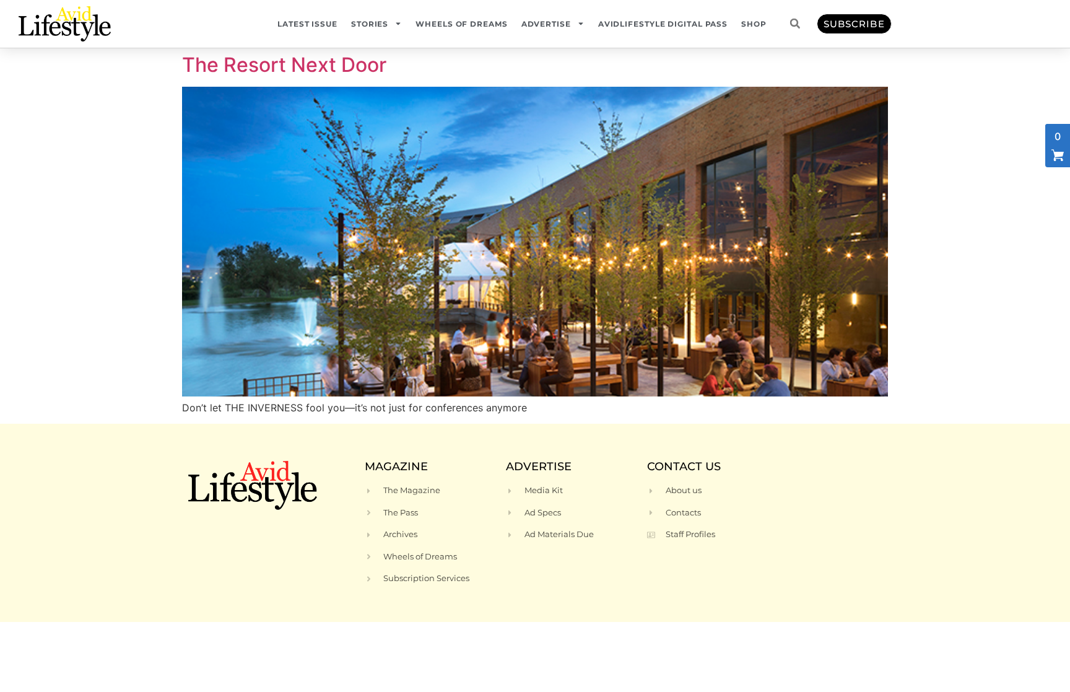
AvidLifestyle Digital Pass (663, 23)
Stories (369, 23)
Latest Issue (307, 23)
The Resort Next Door (284, 65)
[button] (795, 23)
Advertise (546, 23)
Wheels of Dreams (461, 23)
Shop (754, 23)
